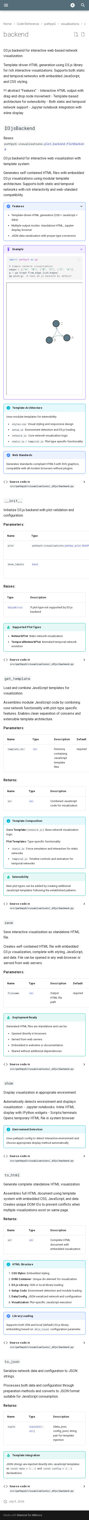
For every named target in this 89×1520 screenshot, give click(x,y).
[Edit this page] (83, 34)
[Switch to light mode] (72, 5)
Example (18, 249)
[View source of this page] (76, 34)
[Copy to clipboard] (79, 260)
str (35, 749)
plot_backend (54, 144)
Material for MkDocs (29, 1515)
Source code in (42, 484)
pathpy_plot (73, 545)
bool (35, 564)
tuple (33, 1426)
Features (18, 206)
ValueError (15, 607)
